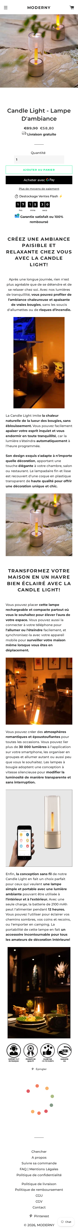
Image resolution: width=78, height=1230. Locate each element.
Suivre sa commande (39, 1163)
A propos (39, 1157)
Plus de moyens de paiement (39, 188)
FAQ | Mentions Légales (39, 1169)
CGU (39, 1195)
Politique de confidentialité (39, 1175)
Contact (39, 1207)
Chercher (39, 1152)
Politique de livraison (39, 1184)
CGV (39, 1201)
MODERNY (39, 7)
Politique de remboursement (39, 1190)
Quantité (38, 153)
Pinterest (41, 1216)
